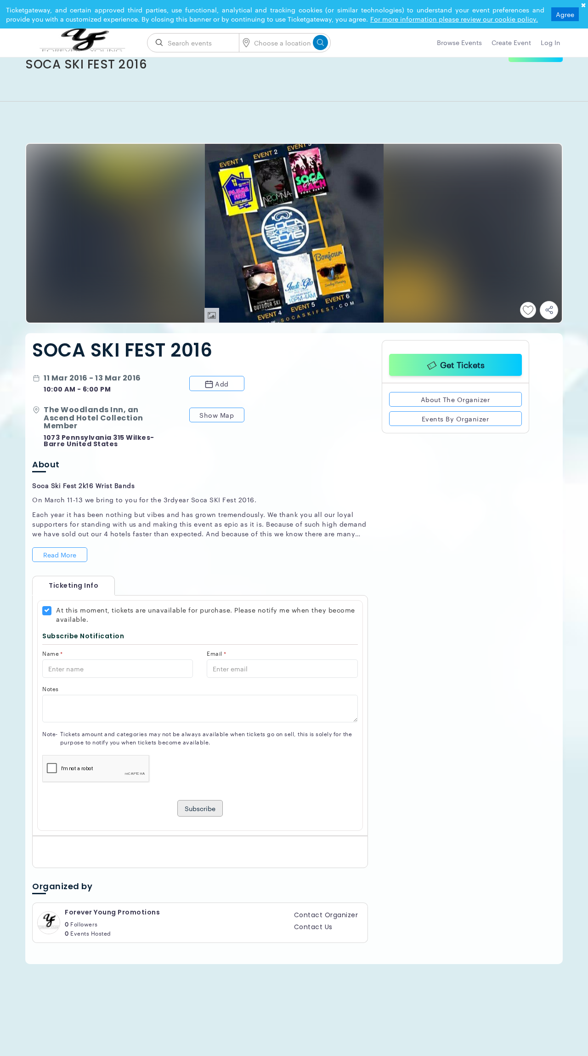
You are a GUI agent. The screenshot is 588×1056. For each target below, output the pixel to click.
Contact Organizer (326, 915)
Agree (565, 14)
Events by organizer (455, 417)
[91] (82, 39)
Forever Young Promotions (112, 912)
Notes (50, 689)
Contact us (313, 926)
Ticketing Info (64, 585)
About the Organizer (455, 398)
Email (216, 653)
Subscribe (200, 808)
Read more (59, 554)
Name (52, 653)
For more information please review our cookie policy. (454, 18)
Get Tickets (462, 363)
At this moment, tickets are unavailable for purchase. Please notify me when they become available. (205, 614)
